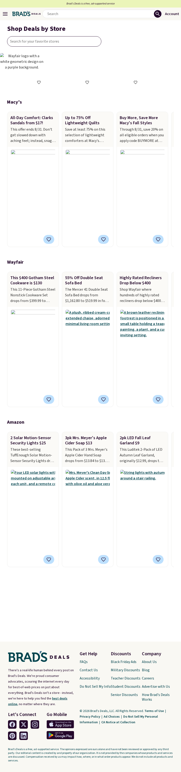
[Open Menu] (5, 14)
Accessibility (90, 678)
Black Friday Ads (123, 661)
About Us (149, 661)
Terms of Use (154, 711)
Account (172, 14)
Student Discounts (125, 686)
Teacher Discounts (125, 678)
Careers (148, 678)
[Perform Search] (157, 14)
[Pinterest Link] (12, 736)
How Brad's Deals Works (156, 697)
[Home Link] (26, 14)
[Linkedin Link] (23, 736)
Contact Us (89, 670)
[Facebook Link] (12, 724)
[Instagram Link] (35, 724)
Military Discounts (125, 670)
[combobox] (54, 41)
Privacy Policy (90, 716)
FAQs (84, 661)
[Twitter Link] (23, 724)
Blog (146, 670)
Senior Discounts (124, 694)
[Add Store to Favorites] (39, 82)
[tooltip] (39, 82)
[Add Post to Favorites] (48, 239)
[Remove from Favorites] (48, 399)
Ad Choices (112, 716)
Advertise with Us (156, 686)
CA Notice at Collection (118, 722)
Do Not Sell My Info (95, 686)
